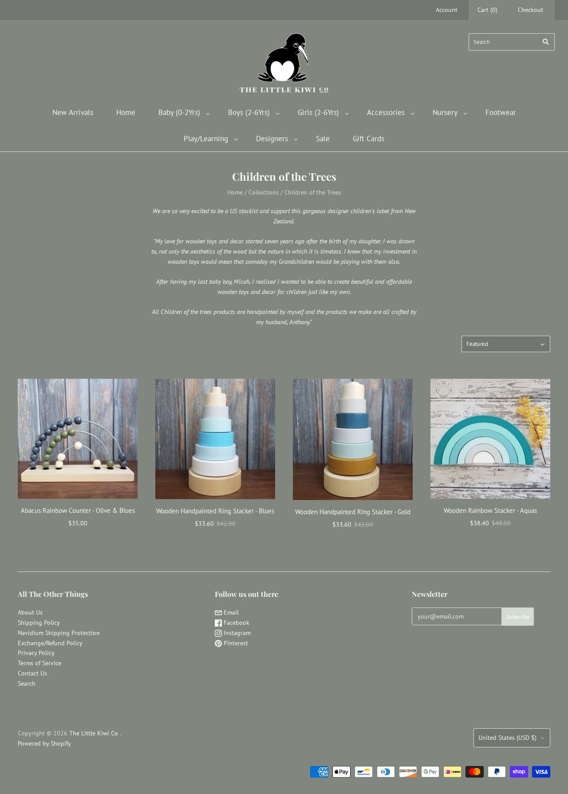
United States (507, 738)
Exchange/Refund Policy (50, 643)
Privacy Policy (36, 653)
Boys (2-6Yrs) (249, 112)
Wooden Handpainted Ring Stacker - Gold (352, 512)
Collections (263, 192)
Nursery (445, 112)
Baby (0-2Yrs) (179, 112)
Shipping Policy (39, 623)
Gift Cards (368, 138)
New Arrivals (72, 112)
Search (27, 683)
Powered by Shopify (44, 743)
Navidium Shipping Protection (59, 633)
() (487, 10)
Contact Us (32, 673)
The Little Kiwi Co (94, 733)
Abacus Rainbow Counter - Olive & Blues (78, 510)
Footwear (500, 112)
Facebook (235, 623)
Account (447, 10)
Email (230, 612)
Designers (272, 138)
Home (125, 112)
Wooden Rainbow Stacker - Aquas (490, 510)
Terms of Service (39, 663)
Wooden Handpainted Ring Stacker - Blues (215, 511)
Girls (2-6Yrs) (318, 112)
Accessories (386, 112)
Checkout (530, 10)
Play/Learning (206, 138)
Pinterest (235, 643)
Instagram (236, 633)
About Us (30, 612)
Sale (323, 138)
